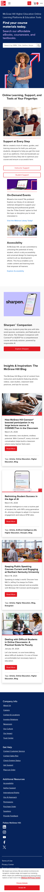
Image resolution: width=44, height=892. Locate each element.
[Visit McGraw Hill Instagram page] (4, 832)
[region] (22, 880)
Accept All (22, 888)
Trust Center (8, 738)
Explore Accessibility (15, 271)
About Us (7, 705)
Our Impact (7, 733)
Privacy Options (22, 883)
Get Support (8, 765)
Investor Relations (10, 719)
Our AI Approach (10, 797)
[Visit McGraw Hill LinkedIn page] (4, 827)
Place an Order (9, 770)
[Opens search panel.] (29, 3)
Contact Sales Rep (10, 756)
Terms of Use (7, 861)
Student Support (22, 175)
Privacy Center (8, 864)
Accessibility (8, 783)
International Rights (11, 793)
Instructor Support (22, 168)
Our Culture (8, 729)
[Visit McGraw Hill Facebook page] (4, 842)
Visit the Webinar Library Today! (20, 221)
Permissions (8, 802)
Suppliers (7, 811)
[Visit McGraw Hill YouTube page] (4, 837)
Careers (6, 710)
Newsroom (7, 724)
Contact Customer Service (14, 751)
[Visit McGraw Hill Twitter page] (4, 847)
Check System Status (12, 760)
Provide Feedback (10, 816)
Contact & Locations (11, 715)
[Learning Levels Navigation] (9, 3)
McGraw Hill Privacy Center (30, 878)
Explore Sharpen (22, 349)
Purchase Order (9, 807)
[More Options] (41, 3)
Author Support (9, 788)
